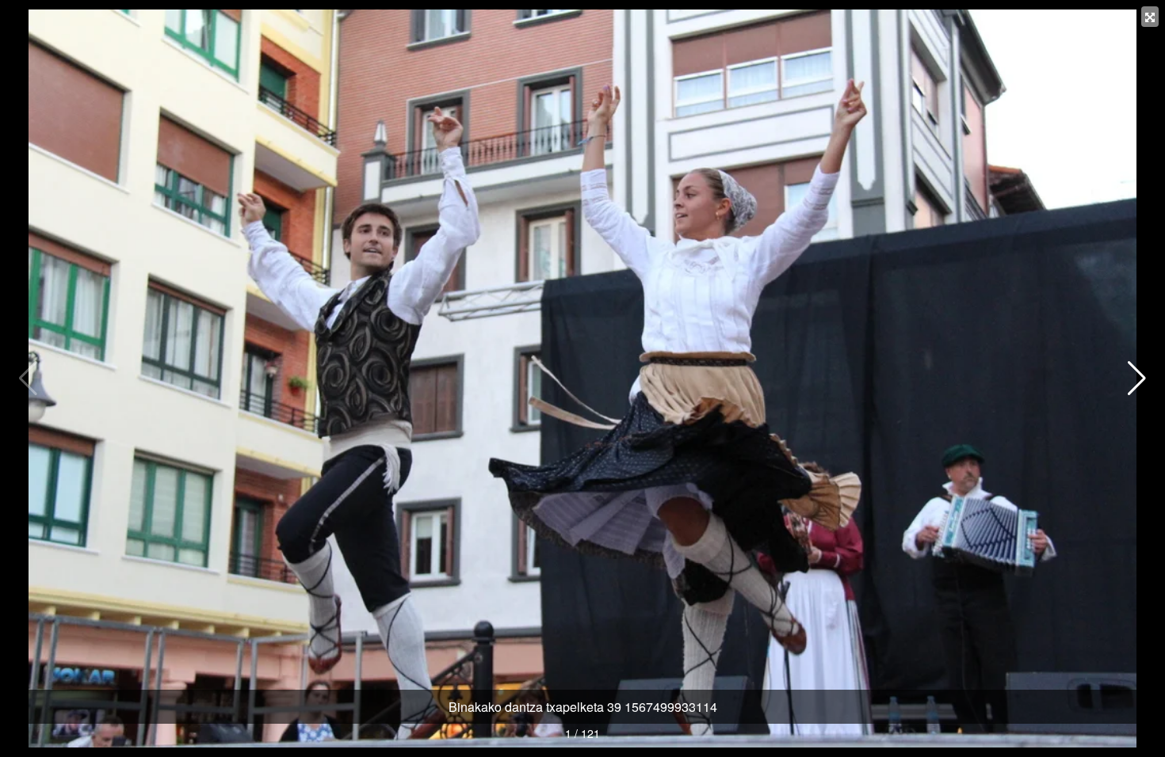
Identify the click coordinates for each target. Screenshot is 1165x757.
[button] (1137, 378)
